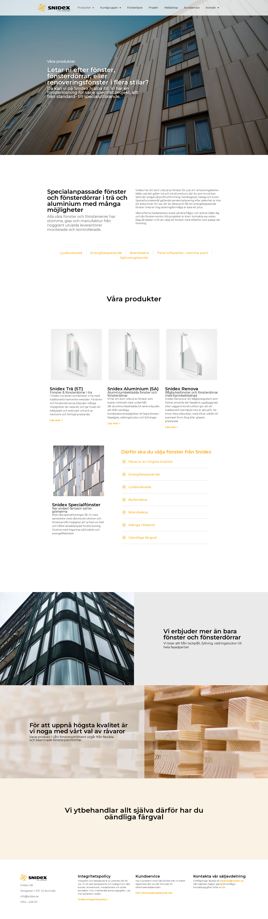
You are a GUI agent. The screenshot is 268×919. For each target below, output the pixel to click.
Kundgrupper (109, 7)
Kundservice (192, 7)
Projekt (153, 7)
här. (223, 887)
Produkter (84, 7)
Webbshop (171, 7)
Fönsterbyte (135, 7)
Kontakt (211, 7)
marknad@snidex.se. (232, 880)
